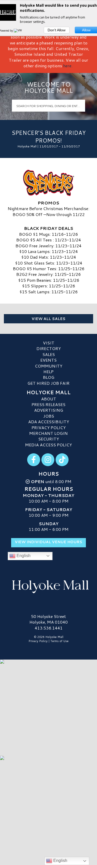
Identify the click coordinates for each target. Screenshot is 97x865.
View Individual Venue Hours (48, 541)
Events (48, 360)
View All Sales (48, 318)
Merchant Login (48, 433)
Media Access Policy (48, 445)
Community (48, 366)
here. (67, 66)
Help (48, 371)
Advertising (48, 410)
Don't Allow (56, 30)
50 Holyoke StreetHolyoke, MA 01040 (48, 619)
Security (48, 439)
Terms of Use (59, 641)
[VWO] (19, 30)
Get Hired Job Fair (48, 383)
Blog (48, 377)
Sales (48, 354)
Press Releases (48, 404)
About (48, 399)
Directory (48, 348)
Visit (48, 343)
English (23, 555)
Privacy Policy (49, 427)
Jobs (48, 416)
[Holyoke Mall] (48, 586)
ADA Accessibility (48, 422)
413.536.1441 (49, 628)
